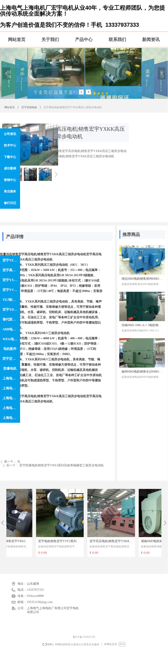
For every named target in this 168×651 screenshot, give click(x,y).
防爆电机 (10, 368)
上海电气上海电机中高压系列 (11, 378)
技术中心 (10, 145)
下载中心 (10, 157)
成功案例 (10, 168)
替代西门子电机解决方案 (11, 319)
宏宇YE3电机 (11, 260)
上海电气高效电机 (11, 388)
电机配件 (10, 348)
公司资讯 (10, 134)
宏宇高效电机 (11, 270)
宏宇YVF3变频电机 (11, 290)
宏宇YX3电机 (11, 280)
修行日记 (10, 203)
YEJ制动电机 (11, 299)
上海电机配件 (11, 398)
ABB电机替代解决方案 (11, 329)
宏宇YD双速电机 (11, 309)
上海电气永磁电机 (11, 417)
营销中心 (10, 180)
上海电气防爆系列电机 (11, 408)
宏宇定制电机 (29, 107)
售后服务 (10, 191)
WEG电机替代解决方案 (11, 339)
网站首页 (9, 107)
